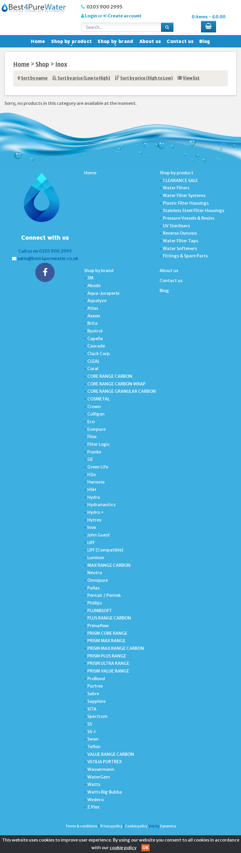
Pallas (93, 588)
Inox (61, 64)
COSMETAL (98, 399)
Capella (95, 338)
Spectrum (97, 716)
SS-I (91, 731)
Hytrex (94, 520)
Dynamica (168, 826)
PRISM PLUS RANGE (106, 656)
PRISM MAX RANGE (106, 640)
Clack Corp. (99, 353)
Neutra (94, 572)
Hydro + (95, 512)
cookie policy (123, 847)
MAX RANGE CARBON (108, 565)
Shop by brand (115, 42)
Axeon (93, 316)
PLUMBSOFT (99, 610)
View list (191, 78)
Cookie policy (136, 826)
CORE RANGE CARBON (109, 376)
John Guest (98, 535)
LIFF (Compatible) (105, 550)
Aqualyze (96, 300)
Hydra (93, 497)
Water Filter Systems (184, 195)
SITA (91, 709)
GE (90, 459)
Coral (92, 368)
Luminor (95, 557)
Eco (91, 421)
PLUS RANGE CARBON (109, 618)
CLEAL (93, 361)
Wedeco (95, 799)
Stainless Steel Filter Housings (193, 210)
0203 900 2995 (104, 7)
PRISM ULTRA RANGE (108, 663)
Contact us (180, 41)
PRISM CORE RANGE (107, 633)
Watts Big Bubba (104, 792)
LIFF (91, 542)
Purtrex (95, 686)
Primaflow (98, 625)
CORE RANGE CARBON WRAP (116, 384)
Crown (94, 406)
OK (145, 847)
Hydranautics (101, 504)
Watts (93, 784)
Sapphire (96, 701)
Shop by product (71, 42)
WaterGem (98, 777)
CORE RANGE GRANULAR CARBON (121, 391)
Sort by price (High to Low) (146, 78)
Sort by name (34, 78)
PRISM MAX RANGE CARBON (115, 648)
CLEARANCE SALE (180, 180)
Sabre (93, 693)
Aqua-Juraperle (103, 293)
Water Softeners (180, 248)
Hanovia (96, 482)
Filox (92, 436)
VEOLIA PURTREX (104, 761)
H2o (91, 474)
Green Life (97, 467)
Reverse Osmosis (180, 233)
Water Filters (176, 188)
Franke (94, 452)
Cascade (96, 346)
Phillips (94, 603)
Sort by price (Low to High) (84, 78)
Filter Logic (98, 444)
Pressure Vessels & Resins (188, 218)
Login (91, 16)
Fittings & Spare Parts (185, 256)
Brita (92, 323)
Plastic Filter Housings (186, 203)
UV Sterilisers (176, 225)
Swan (92, 739)
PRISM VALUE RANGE (108, 671)
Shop (42, 64)
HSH (91, 489)
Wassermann (100, 769)
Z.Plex (93, 807)
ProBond (96, 678)
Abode (94, 285)
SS (89, 724)
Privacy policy (111, 826)
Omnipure (97, 580)
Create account (124, 16)
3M (90, 278)
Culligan (96, 414)
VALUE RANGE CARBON (110, 754)
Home (38, 41)
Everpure (96, 429)
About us (150, 41)
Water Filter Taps (180, 241)
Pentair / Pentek (104, 595)
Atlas (92, 308)
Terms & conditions (81, 826)
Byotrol (95, 331)
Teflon (94, 746)
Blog (204, 41)
